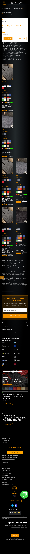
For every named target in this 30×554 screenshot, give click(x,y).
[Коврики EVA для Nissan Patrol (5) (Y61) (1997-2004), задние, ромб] (7, 72)
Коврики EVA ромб (7, 262)
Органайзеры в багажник (6, 471)
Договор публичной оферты (9, 457)
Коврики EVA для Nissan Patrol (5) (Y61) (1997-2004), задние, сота (7, 151)
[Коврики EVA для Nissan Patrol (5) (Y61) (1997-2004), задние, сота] (7, 120)
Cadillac (7, 346)
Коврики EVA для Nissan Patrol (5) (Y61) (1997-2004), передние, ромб (7, 200)
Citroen (18, 353)
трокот (7, 373)
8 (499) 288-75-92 (15, 509)
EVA (6, 376)
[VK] (13, 496)
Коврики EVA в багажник (18, 260)
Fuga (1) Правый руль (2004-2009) (12, 59)
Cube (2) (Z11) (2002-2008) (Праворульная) (14, 54)
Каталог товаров (17, 8)
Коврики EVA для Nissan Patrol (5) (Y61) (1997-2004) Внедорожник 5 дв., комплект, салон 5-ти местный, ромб (7, 250)
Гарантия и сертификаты (8, 459)
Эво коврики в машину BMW (9, 265)
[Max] (16, 505)
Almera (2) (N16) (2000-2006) (10, 42)
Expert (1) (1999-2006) (8, 58)
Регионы (15, 535)
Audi (6, 342)
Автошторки (5, 467)
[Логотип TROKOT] (4, 2)
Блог (3, 461)
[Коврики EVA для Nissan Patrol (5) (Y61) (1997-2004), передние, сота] (21, 166)
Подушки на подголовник (8, 477)
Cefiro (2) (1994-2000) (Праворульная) (13, 52)
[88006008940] (19, 3)
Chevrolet (19, 350)
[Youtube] (16, 496)
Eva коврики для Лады (20, 267)
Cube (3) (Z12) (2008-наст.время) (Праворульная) (11, 56)
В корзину (4, 110)
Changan (19, 346)
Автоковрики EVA (6, 473)
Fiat (17, 364)
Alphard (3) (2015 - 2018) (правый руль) (13, 46)
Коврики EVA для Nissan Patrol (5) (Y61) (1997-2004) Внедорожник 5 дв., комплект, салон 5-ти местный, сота (21, 247)
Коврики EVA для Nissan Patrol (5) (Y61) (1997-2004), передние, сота (21, 197)
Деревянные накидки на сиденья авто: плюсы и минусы (13, 396)
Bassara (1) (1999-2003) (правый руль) (13, 48)
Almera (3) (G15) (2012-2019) (10, 44)
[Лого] (15, 489)
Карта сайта (5, 462)
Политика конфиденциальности (10, 455)
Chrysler (7, 353)
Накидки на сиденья (7, 468)
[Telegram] (12, 505)
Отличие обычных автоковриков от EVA (12, 380)
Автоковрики (16, 373)
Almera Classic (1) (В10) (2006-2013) (12, 45)
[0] (12, 3)
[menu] (27, 3)
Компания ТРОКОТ (6, 8)
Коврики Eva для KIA (17, 262)
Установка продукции (15, 447)
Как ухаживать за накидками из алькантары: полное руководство (14, 418)
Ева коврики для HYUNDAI (9, 263)
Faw (6, 364)
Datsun (6, 360)
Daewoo (18, 357)
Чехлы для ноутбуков (7, 479)
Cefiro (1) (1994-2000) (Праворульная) (13, 51)
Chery (6, 350)
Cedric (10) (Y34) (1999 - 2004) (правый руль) (14, 49)
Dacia (6, 357)
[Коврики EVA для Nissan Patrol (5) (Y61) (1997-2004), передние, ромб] (7, 166)
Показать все (6, 366)
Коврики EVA (5, 10)
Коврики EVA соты (6, 260)
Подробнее (11, 110)
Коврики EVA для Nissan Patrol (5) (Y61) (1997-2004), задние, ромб (7, 106)
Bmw (18, 342)
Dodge (18, 360)
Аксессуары (5, 475)
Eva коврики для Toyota (8, 267)
